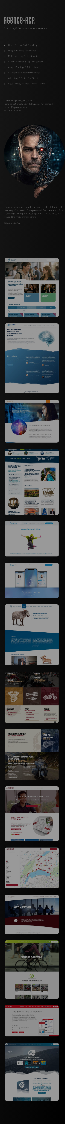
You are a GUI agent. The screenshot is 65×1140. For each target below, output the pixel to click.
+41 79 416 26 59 (12, 110)
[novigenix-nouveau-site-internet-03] (32, 401)
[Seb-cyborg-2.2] (34, 161)
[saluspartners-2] (32, 896)
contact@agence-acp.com (16, 107)
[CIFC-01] (32, 259)
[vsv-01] (32, 941)
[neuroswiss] (32, 324)
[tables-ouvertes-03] (32, 848)
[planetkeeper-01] (32, 450)
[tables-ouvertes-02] (32, 787)
